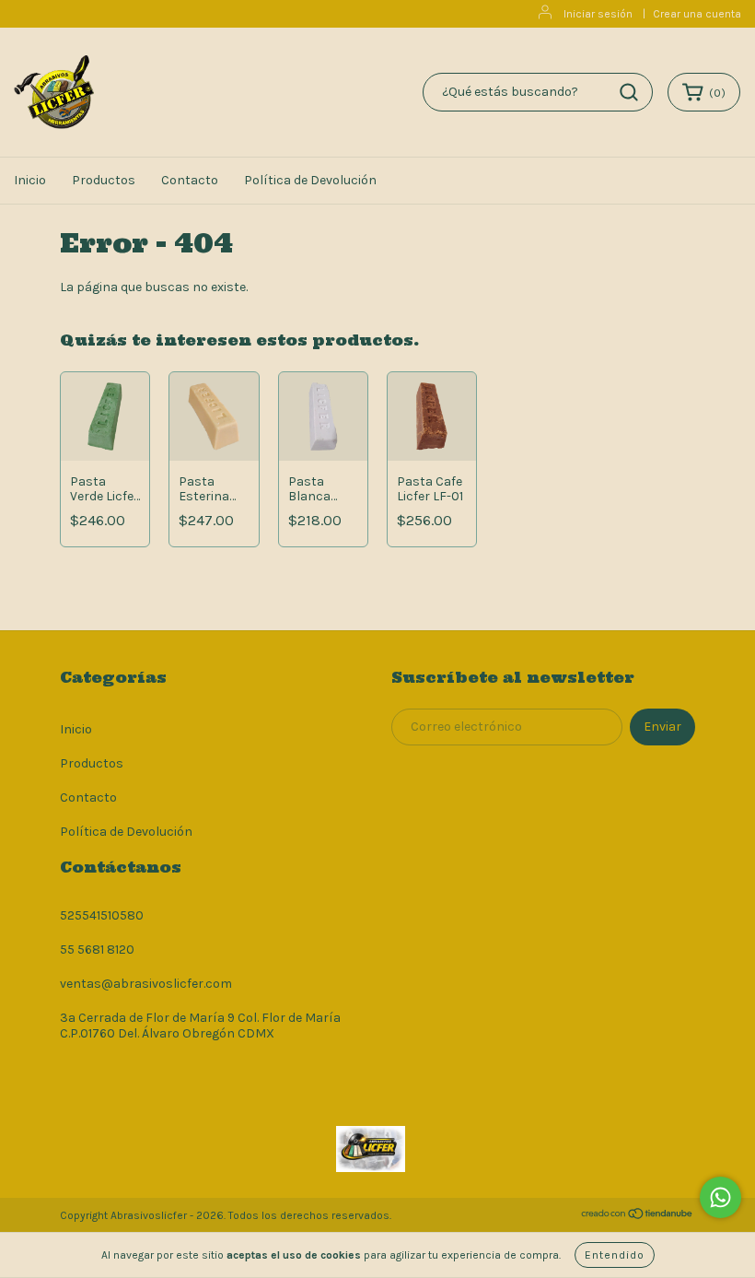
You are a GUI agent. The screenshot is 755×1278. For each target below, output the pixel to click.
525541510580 (102, 915)
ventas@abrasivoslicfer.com (146, 983)
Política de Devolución (310, 180)
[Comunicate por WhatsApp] (720, 1197)
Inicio (30, 180)
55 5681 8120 (97, 949)
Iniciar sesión (598, 13)
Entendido (615, 1255)
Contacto (189, 180)
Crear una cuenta (697, 13)
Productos (103, 180)
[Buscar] (628, 92)
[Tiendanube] (637, 1216)
